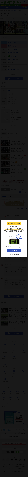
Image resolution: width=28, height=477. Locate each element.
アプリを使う (14, 250)
